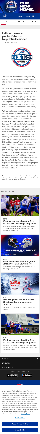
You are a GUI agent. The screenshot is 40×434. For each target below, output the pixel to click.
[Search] (33, 16)
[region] (20, 409)
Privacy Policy (25, 414)
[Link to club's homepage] (4, 15)
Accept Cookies (20, 430)
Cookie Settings (20, 418)
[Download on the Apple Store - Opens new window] (12, 375)
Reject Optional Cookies (20, 424)
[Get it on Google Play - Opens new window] (27, 376)
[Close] (37, 388)
